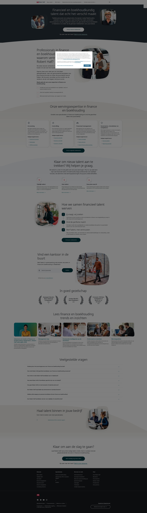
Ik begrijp (87, 65)
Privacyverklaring (78, 62)
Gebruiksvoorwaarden (79, 61)
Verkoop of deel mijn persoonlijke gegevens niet (71, 59)
